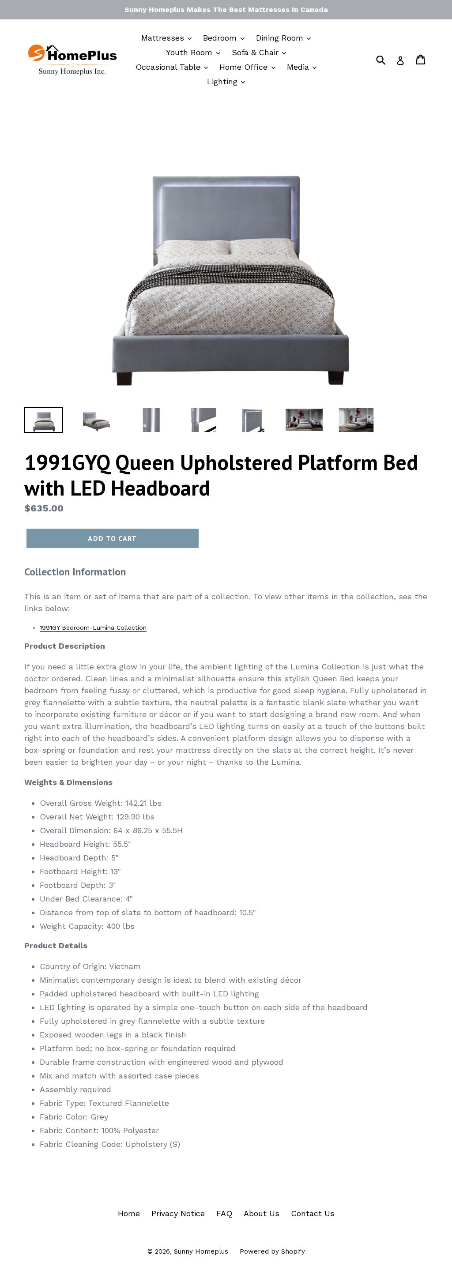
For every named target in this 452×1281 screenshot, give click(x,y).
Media (299, 66)
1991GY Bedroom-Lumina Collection (93, 627)
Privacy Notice (178, 1213)
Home (129, 1213)
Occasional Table (169, 66)
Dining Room (281, 37)
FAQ (224, 1213)
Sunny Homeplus (201, 1251)
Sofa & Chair (256, 52)
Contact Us (313, 1213)
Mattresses (164, 37)
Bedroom (221, 37)
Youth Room (190, 52)
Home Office (244, 66)
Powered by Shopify (272, 1251)
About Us (261, 1213)
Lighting (223, 81)
